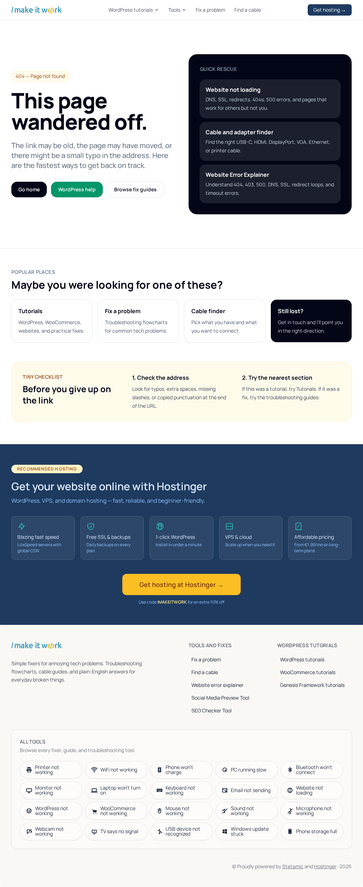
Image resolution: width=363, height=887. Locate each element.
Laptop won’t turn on (120, 790)
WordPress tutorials (130, 9)
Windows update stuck (250, 831)
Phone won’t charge (179, 769)
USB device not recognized (183, 831)
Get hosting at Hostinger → (181, 584)
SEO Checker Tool (211, 710)
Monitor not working (48, 790)
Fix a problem (210, 9)
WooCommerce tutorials (307, 672)
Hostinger (325, 866)
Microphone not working (314, 811)
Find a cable (247, 9)
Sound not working (242, 811)
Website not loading (309, 790)
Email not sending (250, 790)
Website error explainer (217, 685)
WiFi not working (118, 769)
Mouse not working (178, 811)
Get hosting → (329, 9)
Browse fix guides (135, 189)
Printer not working (47, 769)
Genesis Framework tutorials (312, 685)
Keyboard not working (180, 790)
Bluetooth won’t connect (314, 769)
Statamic (292, 866)
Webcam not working (49, 831)
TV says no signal (119, 831)
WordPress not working (51, 811)
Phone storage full (316, 831)
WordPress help (77, 189)
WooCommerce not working (117, 811)
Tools (174, 9)
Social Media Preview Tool (220, 697)
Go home (29, 189)
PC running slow (249, 769)
